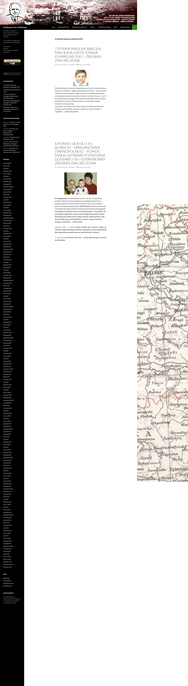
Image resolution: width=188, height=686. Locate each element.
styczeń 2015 (7, 510)
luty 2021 (6, 327)
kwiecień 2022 (7, 291)
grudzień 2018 (7, 395)
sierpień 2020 (7, 343)
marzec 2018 (7, 416)
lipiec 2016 (6, 465)
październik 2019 (8, 369)
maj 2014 (6, 528)
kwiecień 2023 (7, 265)
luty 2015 (6, 507)
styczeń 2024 (7, 241)
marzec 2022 (7, 293)
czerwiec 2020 (7, 348)
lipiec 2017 (6, 437)
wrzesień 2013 (7, 549)
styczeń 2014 (7, 538)
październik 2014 (8, 515)
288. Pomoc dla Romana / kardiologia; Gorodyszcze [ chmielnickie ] (10, 109)
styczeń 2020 (7, 361)
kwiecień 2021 (7, 322)
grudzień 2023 (7, 244)
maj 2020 (6, 351)
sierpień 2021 (7, 312)
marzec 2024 (7, 236)
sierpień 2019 (7, 374)
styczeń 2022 (7, 299)
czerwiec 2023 (7, 259)
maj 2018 (6, 411)
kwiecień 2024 (7, 233)
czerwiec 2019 (7, 379)
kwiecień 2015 (7, 502)
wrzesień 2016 (7, 460)
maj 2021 (6, 319)
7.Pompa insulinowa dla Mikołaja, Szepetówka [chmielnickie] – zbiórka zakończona (78, 54)
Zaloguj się (6, 578)
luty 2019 (6, 390)
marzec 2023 (7, 267)
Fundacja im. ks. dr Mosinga (15, 27)
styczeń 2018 (7, 421)
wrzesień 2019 (7, 371)
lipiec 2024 (6, 226)
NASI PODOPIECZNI (63, 27)
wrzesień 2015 (7, 491)
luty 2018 (6, 418)
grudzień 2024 (7, 213)
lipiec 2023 (6, 257)
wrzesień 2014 (7, 517)
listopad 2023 (7, 246)
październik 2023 (8, 249)
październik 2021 (8, 306)
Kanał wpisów (7, 580)
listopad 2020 (7, 335)
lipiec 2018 (6, 405)
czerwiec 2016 (7, 468)
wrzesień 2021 (7, 309)
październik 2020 (8, 338)
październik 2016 (8, 457)
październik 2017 (8, 429)
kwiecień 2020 (7, 353)
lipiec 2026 (6, 166)
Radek (73, 64)
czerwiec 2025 (7, 197)
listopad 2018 (7, 398)
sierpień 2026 (7, 163)
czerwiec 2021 (7, 317)
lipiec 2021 (6, 314)
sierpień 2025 (7, 192)
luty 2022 (6, 296)
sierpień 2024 (7, 223)
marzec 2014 (7, 533)
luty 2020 (6, 358)
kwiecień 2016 (7, 473)
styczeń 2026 (7, 179)
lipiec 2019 (6, 377)
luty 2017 (6, 447)
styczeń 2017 (7, 450)
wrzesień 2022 (7, 283)
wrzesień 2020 (7, 340)
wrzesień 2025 (7, 189)
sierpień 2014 (7, 520)
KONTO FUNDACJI (125, 27)
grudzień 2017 (7, 424)
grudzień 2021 (7, 301)
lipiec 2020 (6, 345)
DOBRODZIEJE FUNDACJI (79, 27)
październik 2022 (8, 280)
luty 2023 (6, 270)
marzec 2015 (7, 504)
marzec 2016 (7, 476)
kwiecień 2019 (7, 384)
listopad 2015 (7, 486)
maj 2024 (6, 231)
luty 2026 (6, 176)
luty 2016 (6, 478)
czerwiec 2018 (7, 408)
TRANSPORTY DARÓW (104, 27)
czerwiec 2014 (7, 525)
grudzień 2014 (7, 512)
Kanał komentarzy (8, 583)
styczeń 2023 (7, 272)
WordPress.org (7, 586)
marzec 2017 (7, 444)
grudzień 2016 (7, 452)
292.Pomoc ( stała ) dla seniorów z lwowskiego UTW (11, 124)
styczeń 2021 (7, 330)
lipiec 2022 (6, 286)
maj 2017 (6, 439)
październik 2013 (8, 546)
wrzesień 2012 (7, 567)
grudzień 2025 (7, 181)
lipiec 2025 (6, 194)
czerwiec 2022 (7, 288)
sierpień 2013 (7, 551)
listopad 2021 (7, 304)
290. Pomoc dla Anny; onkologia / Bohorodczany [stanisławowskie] (10, 96)
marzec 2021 (7, 325)
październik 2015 (8, 489)
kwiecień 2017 (7, 442)
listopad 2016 (7, 455)
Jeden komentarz (84, 64)
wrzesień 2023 (7, 252)
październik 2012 (8, 564)
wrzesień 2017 (7, 431)
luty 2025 (6, 207)
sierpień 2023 (7, 254)
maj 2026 (6, 168)
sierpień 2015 (7, 494)
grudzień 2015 (7, 483)
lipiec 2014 (6, 523)
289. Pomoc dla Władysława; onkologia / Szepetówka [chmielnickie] (11, 102)
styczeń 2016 (7, 481)
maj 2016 (6, 470)
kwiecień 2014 (7, 530)
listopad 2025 (7, 184)
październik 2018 (8, 400)
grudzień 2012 (7, 562)
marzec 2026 (7, 174)
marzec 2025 (7, 205)
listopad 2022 (7, 278)
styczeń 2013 (7, 559)
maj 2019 (6, 382)
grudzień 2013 (7, 541)
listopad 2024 (7, 215)
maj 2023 (6, 262)
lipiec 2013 (6, 554)
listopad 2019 (7, 366)
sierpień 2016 (7, 463)
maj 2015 (6, 499)
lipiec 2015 (6, 496)
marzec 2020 (7, 356)
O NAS (53, 27)
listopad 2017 (7, 426)
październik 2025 (8, 187)
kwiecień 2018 (7, 413)
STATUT (115, 27)
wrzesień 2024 (7, 220)
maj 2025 (6, 200)
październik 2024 (8, 218)
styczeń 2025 (7, 210)
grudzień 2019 (7, 364)
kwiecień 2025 (7, 202)
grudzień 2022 (7, 275)
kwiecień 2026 (7, 171)
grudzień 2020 (7, 332)
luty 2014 (6, 536)
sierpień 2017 (7, 434)
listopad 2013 (7, 543)
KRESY (92, 27)
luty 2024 (6, 239)
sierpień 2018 (7, 403)
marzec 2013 (7, 556)
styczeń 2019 (7, 392)
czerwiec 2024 (7, 228)
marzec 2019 (7, 387)
